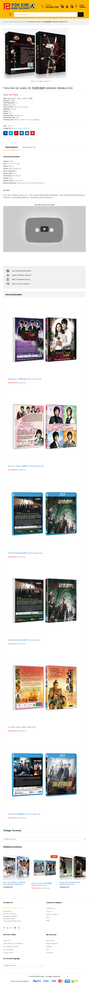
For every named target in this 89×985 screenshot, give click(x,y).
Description (11, 147)
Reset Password (52, 943)
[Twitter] (8, 928)
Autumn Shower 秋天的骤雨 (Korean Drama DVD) (41, 884)
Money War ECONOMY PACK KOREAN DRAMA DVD (70, 883)
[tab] (11, 148)
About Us (6, 940)
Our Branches (8, 949)
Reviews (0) (29, 147)
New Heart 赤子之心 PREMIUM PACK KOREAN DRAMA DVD (14, 883)
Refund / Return (52, 914)
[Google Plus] (11, 928)
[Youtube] (15, 928)
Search (81, 14)
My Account (50, 940)
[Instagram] (19, 928)
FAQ (47, 917)
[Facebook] (4, 928)
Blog (47, 920)
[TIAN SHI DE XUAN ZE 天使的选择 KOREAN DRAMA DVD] (5, 133)
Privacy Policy (8, 952)
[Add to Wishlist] (21, 879)
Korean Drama (23, 128)
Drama (14, 128)
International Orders (10, 946)
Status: (6, 95)
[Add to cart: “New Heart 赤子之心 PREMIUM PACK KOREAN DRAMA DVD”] (11, 879)
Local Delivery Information (13, 943)
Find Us (49, 911)
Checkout (49, 952)
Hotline (48, 5)
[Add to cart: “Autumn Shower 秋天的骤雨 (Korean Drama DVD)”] (39, 880)
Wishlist (49, 946)
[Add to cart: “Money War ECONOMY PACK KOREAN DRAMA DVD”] (67, 879)
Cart (47, 949)
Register (83, 7)
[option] (16, 873)
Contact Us (50, 908)
